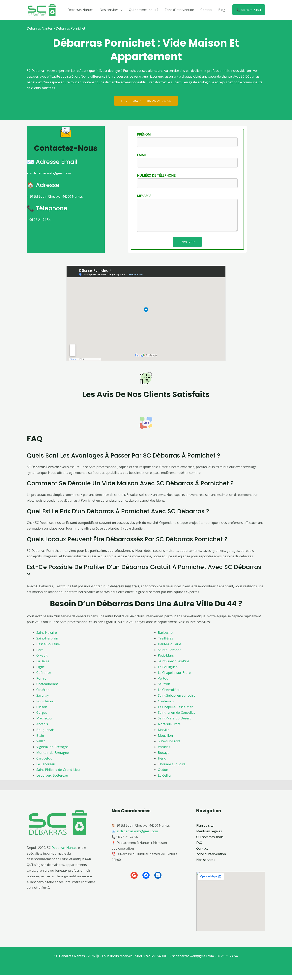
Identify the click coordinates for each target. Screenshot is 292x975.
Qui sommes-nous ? (143, 10)
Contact (206, 10)
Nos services (109, 10)
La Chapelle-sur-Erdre (174, 672)
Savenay (42, 695)
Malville (163, 730)
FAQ (199, 842)
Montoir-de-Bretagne (52, 752)
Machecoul (44, 718)
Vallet (40, 741)
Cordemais (166, 701)
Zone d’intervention (179, 10)
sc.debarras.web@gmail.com (137, 831)
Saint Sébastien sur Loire (176, 695)
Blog (221, 10)
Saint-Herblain (47, 638)
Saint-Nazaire (46, 632)
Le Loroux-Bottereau (52, 775)
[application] (121, 10)
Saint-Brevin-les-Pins (173, 661)
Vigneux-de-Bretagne (52, 747)
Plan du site (205, 825)
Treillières (165, 638)
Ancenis (42, 724)
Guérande (43, 672)
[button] (248, 9)
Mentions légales (209, 831)
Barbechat (165, 632)
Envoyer (187, 242)
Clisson (41, 707)
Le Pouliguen (168, 667)
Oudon (163, 769)
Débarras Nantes (80, 10)
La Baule (42, 661)
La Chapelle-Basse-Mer (175, 707)
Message (144, 196)
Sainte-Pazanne (169, 650)
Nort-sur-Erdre (169, 724)
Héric (162, 758)
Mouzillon (165, 735)
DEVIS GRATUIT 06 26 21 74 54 (146, 101)
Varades (164, 747)
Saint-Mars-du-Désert (174, 718)
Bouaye (163, 752)
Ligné (40, 667)
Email (142, 155)
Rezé (40, 650)
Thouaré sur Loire (171, 764)
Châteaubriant (47, 684)
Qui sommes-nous (209, 837)
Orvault (41, 655)
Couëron (42, 690)
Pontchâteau (45, 701)
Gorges (41, 712)
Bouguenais (45, 730)
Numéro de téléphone (156, 175)
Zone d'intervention (211, 854)
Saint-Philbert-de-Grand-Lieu (58, 769)
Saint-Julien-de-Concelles (176, 712)
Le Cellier (165, 775)
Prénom (144, 134)
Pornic (41, 678)
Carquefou (44, 758)
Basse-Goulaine (48, 644)
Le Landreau (45, 764)
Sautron (164, 684)
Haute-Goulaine (170, 644)
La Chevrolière (169, 690)
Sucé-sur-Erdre (169, 741)
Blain (40, 735)
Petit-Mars (166, 655)
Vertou (163, 678)
